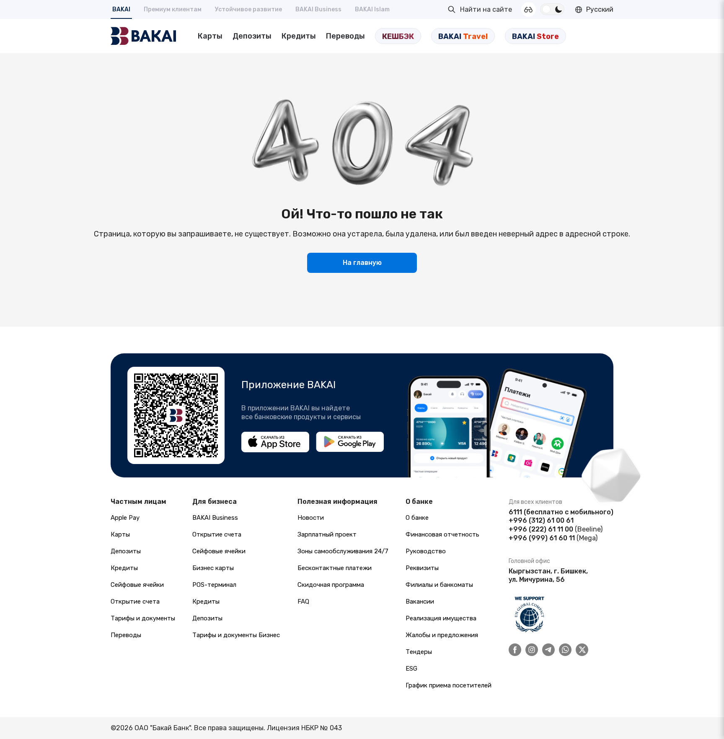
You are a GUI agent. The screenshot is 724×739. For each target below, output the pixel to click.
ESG (411, 668)
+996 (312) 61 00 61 (541, 520)
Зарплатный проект (327, 534)
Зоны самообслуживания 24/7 (342, 551)
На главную (362, 263)
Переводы (345, 36)
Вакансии (420, 601)
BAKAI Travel (463, 36)
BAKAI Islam (372, 9)
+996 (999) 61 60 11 (542, 538)
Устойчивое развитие (248, 9)
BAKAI (121, 9)
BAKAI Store (535, 36)
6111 (515, 512)
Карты (210, 36)
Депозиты (252, 36)
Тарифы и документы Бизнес (236, 635)
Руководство (426, 551)
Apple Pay (125, 517)
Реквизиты (422, 568)
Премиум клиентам (173, 9)
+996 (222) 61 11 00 (541, 529)
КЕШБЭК (398, 36)
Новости (310, 517)
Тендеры (419, 652)
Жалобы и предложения (442, 635)
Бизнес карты (213, 568)
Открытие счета (135, 601)
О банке (417, 517)
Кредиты (299, 36)
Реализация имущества (441, 618)
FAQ (303, 601)
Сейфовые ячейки (137, 585)
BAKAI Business (318, 9)
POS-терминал (214, 585)
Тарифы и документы (143, 618)
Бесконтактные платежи (334, 568)
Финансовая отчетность (442, 534)
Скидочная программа (330, 585)
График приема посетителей (448, 685)
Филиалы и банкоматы (439, 585)
